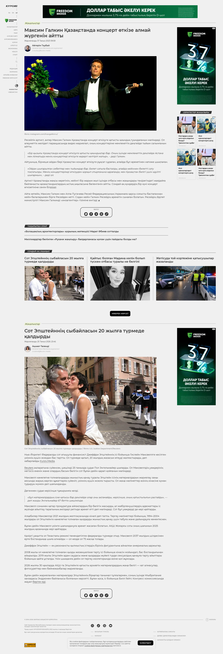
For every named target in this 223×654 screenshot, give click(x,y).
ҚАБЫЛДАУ (145, 643)
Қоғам (14, 42)
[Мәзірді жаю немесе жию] (16, 62)
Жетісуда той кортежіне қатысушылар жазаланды (185, 260)
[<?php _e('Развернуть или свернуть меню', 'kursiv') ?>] (16, 85)
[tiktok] (98, 625)
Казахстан (13, 89)
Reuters (28, 467)
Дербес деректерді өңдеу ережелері (171, 636)
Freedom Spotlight (10, 78)
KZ (16, 13)
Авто (15, 30)
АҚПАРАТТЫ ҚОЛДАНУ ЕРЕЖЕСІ (168, 640)
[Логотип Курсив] (11, 6)
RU (9, 13)
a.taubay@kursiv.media (41, 51)
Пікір (15, 33)
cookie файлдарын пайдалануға (99, 646)
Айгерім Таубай (41, 45)
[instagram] (92, 625)
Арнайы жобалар (10, 75)
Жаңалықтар (12, 27)
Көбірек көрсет (120, 313)
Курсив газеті (12, 36)
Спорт (15, 55)
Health (14, 52)
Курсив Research (10, 39)
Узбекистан (12, 92)
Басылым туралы (102, 632)
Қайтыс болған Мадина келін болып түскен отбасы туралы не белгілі (117, 260)
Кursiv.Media (47, 461)
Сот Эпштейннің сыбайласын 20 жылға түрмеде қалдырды (54, 260)
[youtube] (110, 625)
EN (13, 13)
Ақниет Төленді (40, 346)
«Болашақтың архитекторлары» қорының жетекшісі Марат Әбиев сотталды (71, 231)
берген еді (39, 581)
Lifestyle (13, 45)
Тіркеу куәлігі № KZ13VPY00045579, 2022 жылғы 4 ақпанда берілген (48, 629)
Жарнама (13, 72)
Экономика (12, 48)
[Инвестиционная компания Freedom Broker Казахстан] (11, 20)
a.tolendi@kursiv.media (41, 351)
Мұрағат (98, 636)
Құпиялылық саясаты (166, 632)
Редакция (13, 69)
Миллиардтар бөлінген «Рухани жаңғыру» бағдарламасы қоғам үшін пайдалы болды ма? (80, 239)
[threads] (104, 625)
